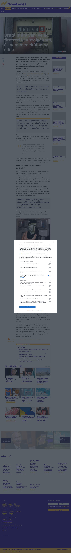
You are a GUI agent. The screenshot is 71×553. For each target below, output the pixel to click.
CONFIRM (27, 306)
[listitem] (35, 261)
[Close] (55, 242)
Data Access (35, 310)
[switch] (49, 264)
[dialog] (35, 276)
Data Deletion (29, 310)
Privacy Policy (41, 310)
